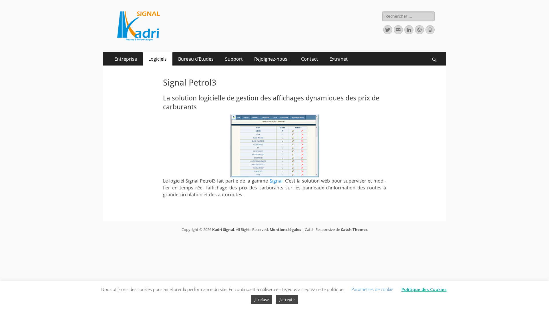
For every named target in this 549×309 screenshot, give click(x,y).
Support (234, 59)
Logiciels (157, 59)
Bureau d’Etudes (196, 59)
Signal (276, 181)
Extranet (338, 59)
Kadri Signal (223, 229)
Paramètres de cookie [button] (372, 289)
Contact (309, 59)
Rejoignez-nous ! (272, 59)
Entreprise (125, 59)
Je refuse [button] (261, 299)
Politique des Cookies (424, 289)
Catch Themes (354, 229)
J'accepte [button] (287, 299)
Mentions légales (285, 229)
